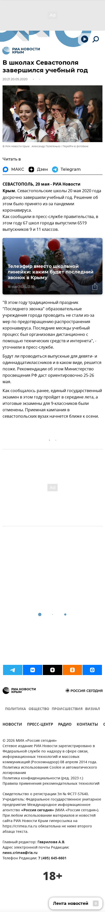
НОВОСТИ (12, 725)
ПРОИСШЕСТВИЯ (67, 709)
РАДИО (65, 725)
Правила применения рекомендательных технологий (51, 784)
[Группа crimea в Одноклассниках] (72, 670)
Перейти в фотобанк (75, 146)
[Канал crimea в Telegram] (12, 670)
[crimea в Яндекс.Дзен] (52, 670)
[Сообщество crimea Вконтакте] (32, 670)
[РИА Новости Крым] (21, 50)
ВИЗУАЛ (92, 709)
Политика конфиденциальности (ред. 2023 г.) (43, 778)
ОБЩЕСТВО (39, 709)
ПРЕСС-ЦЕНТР (40, 725)
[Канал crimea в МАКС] (92, 670)
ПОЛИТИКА (15, 709)
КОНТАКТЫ (87, 725)
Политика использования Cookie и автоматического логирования (50, 770)
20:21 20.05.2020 (15, 79)
